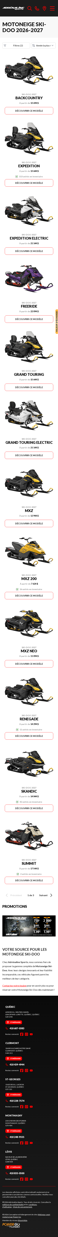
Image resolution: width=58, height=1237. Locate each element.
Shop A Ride (22, 1220)
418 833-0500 (17, 1173)
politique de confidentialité (13, 1204)
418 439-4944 (17, 1064)
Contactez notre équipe (14, 985)
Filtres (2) (18, 45)
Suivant (43, 895)
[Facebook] (21, 1034)
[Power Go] (29, 1225)
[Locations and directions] (44, 8)
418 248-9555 (17, 1137)
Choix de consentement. (22, 1207)
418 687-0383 (17, 1028)
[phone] (37, 8)
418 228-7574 (17, 1100)
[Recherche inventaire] (30, 8)
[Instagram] (26, 1034)
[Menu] (52, 8)
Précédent (16, 895)
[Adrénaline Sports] (13, 8)
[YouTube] (31, 1034)
